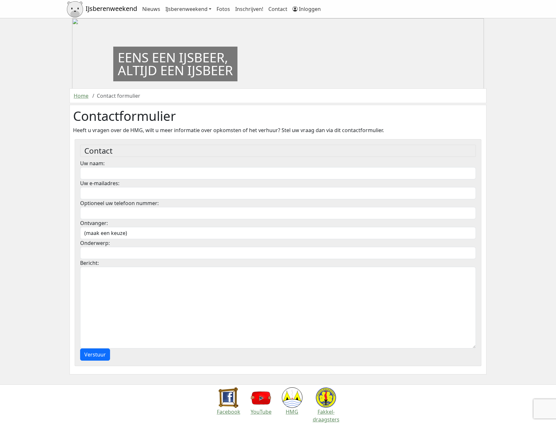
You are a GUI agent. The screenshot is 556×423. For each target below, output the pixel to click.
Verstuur (95, 354)
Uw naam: (92, 163)
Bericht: (89, 262)
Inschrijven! (249, 9)
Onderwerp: (95, 243)
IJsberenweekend (186, 9)
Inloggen (309, 9)
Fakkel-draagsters (326, 415)
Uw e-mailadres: (99, 183)
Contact (277, 9)
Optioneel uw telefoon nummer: (119, 203)
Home (81, 95)
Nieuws (151, 9)
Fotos (223, 9)
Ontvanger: (94, 223)
